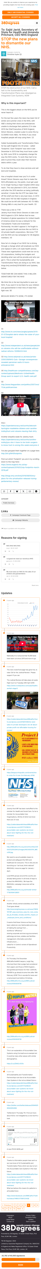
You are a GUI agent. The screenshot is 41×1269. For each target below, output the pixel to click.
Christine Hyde (13, 54)
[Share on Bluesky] (17, 491)
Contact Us (10, 1221)
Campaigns (10, 1215)
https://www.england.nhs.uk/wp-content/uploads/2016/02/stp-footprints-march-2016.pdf (20, 467)
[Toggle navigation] (37, 23)
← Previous (6, 1205)
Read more (35, 585)
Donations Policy (30, 1217)
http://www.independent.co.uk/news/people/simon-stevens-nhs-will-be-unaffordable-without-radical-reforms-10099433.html (20, 348)
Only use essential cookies (20, 12)
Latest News (10, 1219)
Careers (30, 1219)
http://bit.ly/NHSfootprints (11, 453)
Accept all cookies (20, 17)
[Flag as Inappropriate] (9, 551)
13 (14, 1209)
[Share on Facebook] (11, 491)
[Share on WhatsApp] (4, 491)
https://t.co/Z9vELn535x (15, 1064)
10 (3, 1209)
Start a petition (31, 1221)
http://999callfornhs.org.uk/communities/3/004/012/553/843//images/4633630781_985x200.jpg (22, 849)
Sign (20, 1265)
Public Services (8, 503)
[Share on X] (23, 491)
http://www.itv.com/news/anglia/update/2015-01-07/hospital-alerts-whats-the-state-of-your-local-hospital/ (20, 334)
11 (7, 1209)
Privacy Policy (30, 1215)
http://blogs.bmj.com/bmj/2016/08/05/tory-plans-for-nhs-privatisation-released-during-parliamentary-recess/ (19, 478)
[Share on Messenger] (36, 491)
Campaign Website (21, 520)
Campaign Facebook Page (21, 515)
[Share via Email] (30, 491)
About (10, 1217)
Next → (20, 1209)
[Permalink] (13, 551)
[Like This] (5, 551)
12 (10, 1209)
